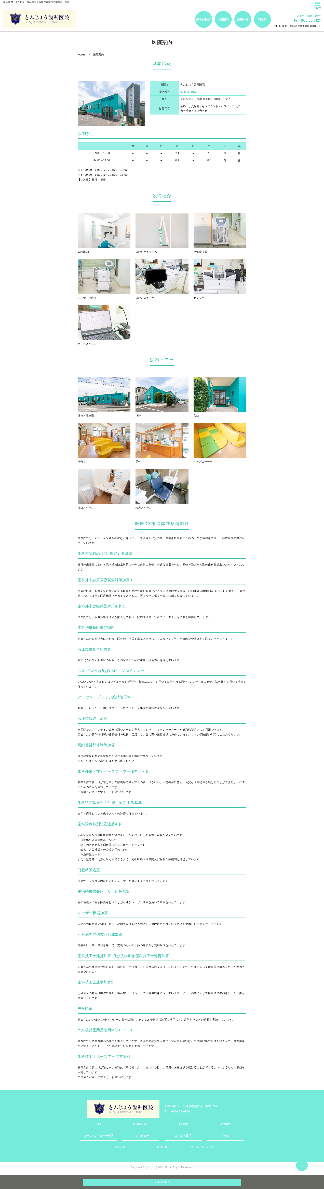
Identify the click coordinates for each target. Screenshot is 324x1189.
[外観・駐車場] (104, 394)
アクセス (119, 1147)
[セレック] (220, 276)
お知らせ (162, 1147)
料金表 (225, 1135)
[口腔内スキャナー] (162, 276)
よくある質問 (183, 1135)
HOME (81, 54)
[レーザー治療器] (104, 276)
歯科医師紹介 (141, 1124)
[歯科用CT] (104, 230)
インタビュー (141, 1135)
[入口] (220, 394)
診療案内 (225, 1124)
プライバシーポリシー (204, 1147)
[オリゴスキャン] (104, 322)
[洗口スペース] (104, 486)
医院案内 (183, 1124)
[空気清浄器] (220, 230)
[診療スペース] (162, 486)
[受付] (162, 440)
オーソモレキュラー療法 (99, 1135)
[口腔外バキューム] (162, 230)
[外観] (162, 394)
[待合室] (104, 440)
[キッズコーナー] (220, 440)
